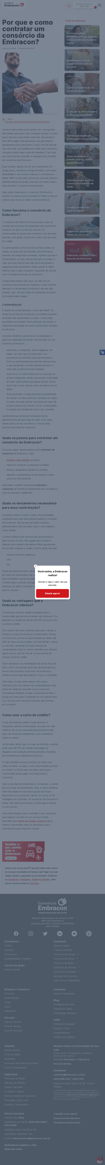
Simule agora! (52, 593)
